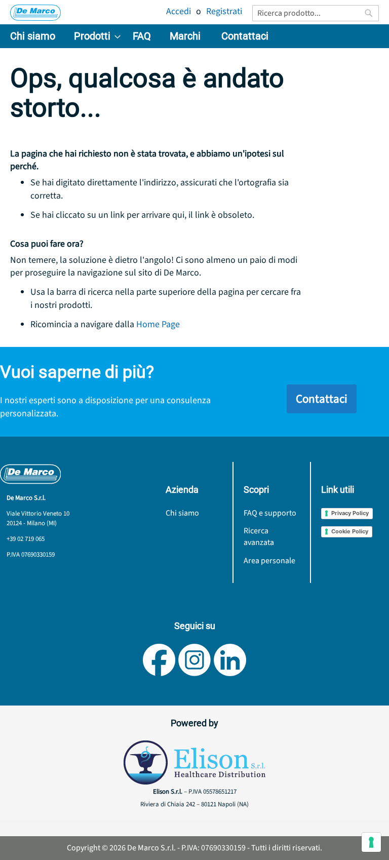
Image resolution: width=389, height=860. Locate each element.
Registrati (224, 11)
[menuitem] (32, 36)
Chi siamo (182, 513)
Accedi (178, 11)
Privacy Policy (350, 513)
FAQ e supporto (270, 513)
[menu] (194, 36)
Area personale (269, 560)
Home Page (158, 324)
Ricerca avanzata (259, 536)
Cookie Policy (349, 531)
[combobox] (315, 13)
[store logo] (35, 13)
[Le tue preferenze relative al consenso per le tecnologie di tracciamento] (371, 842)
